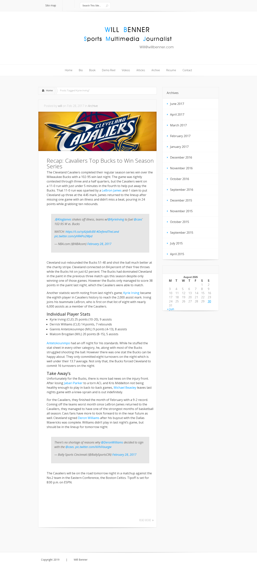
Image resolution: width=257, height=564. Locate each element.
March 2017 (178, 125)
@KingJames (63, 219)
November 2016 (181, 168)
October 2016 (179, 179)
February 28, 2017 (99, 244)
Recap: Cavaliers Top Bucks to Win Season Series (100, 163)
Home (49, 90)
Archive (93, 106)
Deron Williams (88, 418)
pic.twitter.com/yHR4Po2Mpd (73, 236)
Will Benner (80, 559)
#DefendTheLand (107, 232)
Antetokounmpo (58, 343)
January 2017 (179, 147)
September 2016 (181, 190)
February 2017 (180, 136)
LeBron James (112, 190)
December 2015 (181, 200)
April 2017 (177, 114)
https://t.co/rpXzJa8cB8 (80, 232)
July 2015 (176, 243)
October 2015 (179, 222)
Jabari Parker (73, 383)
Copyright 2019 (50, 559)
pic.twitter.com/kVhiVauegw (93, 447)
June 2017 (177, 104)
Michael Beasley (125, 387)
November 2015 (181, 211)
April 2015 (177, 254)
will (60, 106)
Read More (145, 520)
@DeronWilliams (112, 442)
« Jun (170, 309)
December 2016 (181, 157)
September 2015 (181, 232)
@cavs (138, 219)
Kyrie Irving (131, 293)
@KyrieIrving (116, 219)
